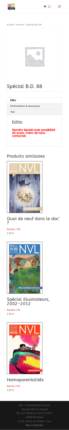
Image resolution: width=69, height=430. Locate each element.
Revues (20, 24)
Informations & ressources (25, 106)
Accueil (10, 24)
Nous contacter (34, 425)
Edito (13, 100)
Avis (12, 112)
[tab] (34, 100)
